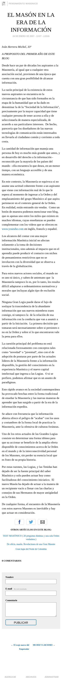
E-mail (16, 588)
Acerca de (10, 677)
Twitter (31, 522)
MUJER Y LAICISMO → (44, 645)
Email (42, 522)
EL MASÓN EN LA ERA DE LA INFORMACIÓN (31, 22)
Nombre (9, 577)
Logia (46, 36)
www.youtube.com (13, 228)
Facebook (19, 522)
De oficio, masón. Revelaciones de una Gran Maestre (31, 544)
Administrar (52, 677)
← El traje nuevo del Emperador (20, 647)
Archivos (31, 677)
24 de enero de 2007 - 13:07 (27, 36)
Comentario (11, 600)
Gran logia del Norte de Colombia (31, 549)
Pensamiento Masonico (23, 3)
